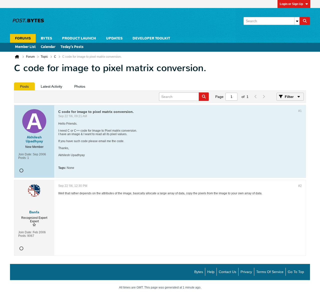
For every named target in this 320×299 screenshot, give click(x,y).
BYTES (46, 38)
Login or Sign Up (291, 4)
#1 (300, 111)
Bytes (198, 272)
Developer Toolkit (151, 38)
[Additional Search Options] (297, 21)
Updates (114, 38)
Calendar (48, 47)
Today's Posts (72, 47)
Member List (25, 47)
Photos (79, 86)
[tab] (24, 86)
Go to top (296, 272)
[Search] (305, 21)
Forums (23, 38)
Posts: (22, 158)
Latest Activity (51, 86)
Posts (24, 86)
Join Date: (25, 154)
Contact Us (227, 272)
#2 (300, 186)
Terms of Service (270, 272)
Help (210, 272)
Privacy (246, 272)
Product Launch (79, 38)
